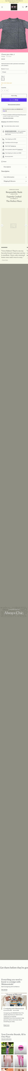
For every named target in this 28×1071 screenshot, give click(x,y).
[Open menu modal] (2, 7)
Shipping (3, 121)
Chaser (3, 56)
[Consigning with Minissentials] (14, 1001)
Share (4, 161)
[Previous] (2, 1)
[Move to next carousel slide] (26, 225)
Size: (3, 76)
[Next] (25, 1)
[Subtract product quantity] (2, 90)
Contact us (13, 146)
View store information (8, 118)
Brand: (5, 69)
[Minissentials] (14, 7)
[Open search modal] (22, 7)
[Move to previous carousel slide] (2, 225)
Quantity (3, 87)
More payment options (14, 104)
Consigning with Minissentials (14, 1008)
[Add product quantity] (7, 90)
